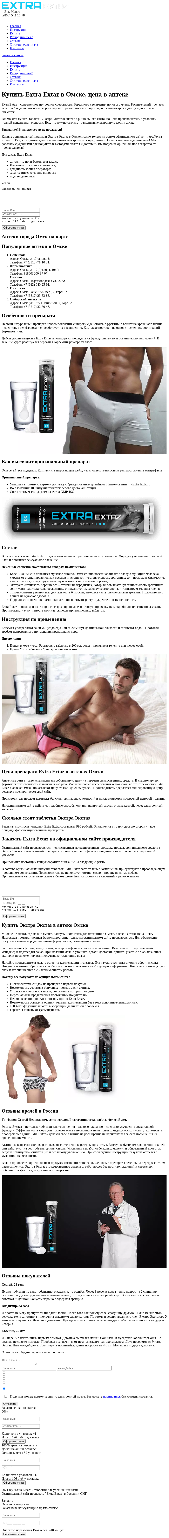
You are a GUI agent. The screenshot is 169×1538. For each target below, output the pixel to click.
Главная (15, 26)
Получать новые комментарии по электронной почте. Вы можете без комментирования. (81, 1396)
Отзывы (15, 41)
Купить (15, 33)
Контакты (17, 48)
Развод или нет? (21, 37)
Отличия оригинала (24, 44)
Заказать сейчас (12, 55)
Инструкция (18, 29)
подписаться (112, 1396)
